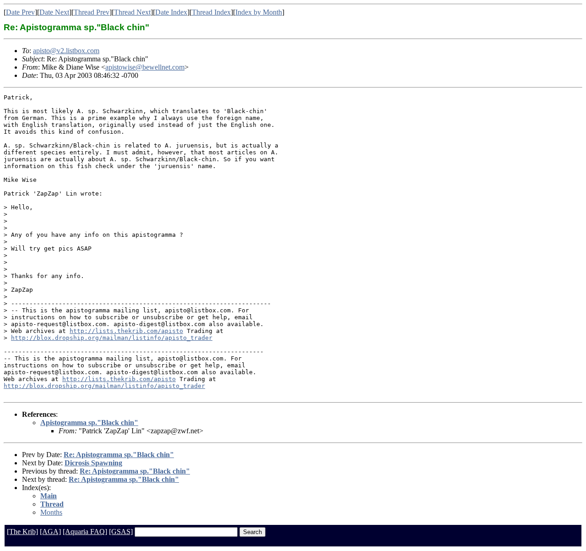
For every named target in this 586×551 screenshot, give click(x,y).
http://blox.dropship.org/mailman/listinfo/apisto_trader (111, 337)
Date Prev (20, 12)
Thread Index (211, 12)
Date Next (54, 12)
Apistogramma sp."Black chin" (89, 422)
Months (51, 512)
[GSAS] (121, 531)
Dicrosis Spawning (93, 463)
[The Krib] (22, 531)
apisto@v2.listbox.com (66, 51)
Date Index (171, 12)
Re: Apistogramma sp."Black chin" (119, 454)
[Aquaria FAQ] (85, 531)
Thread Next (132, 12)
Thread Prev (91, 12)
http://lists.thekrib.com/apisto (126, 330)
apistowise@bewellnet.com (144, 67)
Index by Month (258, 12)
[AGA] (50, 531)
